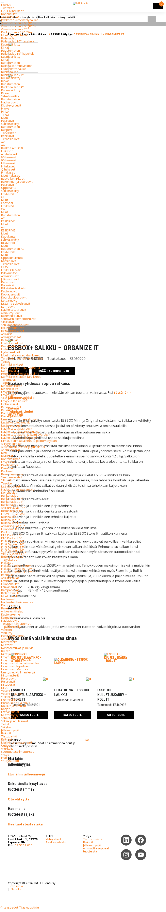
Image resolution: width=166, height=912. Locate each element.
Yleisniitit (7, 697)
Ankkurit (6, 334)
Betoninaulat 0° (11, 511)
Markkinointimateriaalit (16, 742)
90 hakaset (8, 160)
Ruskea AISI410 (12, 148)
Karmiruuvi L (9, 370)
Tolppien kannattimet (16, 623)
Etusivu (6, 5)
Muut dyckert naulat (15, 35)
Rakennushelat (11, 608)
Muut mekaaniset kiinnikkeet (20, 355)
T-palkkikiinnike (11, 626)
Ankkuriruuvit (10, 276)
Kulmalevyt (8, 617)
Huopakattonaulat (13, 69)
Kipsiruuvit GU (11, 407)
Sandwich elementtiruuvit (18, 319)
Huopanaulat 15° (12, 529)
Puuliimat (7, 471)
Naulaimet (8, 599)
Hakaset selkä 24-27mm (18, 572)
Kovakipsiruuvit (11, 416)
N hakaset (8, 166)
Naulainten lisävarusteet (18, 602)
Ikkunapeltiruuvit (12, 328)
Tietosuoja (15, 886)
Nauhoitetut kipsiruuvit (16, 428)
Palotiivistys (9, 465)
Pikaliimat (7, 468)
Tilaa (86, 740)
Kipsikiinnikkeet (11, 386)
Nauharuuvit (9, 102)
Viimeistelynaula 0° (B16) (18, 26)
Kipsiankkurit (9, 389)
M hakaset (8, 163)
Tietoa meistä (92, 839)
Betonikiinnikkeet (12, 331)
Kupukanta (8, 236)
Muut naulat (9, 596)
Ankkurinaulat (10, 17)
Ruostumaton (10, 50)
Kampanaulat (10, 590)
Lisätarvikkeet (10, 700)
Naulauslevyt (10, 620)
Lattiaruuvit (9, 300)
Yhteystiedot (10, 761)
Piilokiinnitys (9, 273)
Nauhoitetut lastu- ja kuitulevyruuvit (25, 434)
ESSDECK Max (11, 270)
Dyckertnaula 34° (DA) (16, 32)
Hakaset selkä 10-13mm (18, 569)
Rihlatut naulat (11, 593)
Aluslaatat (8, 639)
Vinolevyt (7, 633)
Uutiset (6, 745)
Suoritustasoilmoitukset (17, 751)
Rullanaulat (8, 38)
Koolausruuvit (10, 294)
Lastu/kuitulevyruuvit (15, 422)
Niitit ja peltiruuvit (13, 654)
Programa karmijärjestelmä (20, 373)
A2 (3, 142)
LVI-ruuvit (8, 306)
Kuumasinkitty (10, 44)
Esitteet (6, 739)
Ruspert (6, 130)
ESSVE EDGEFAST (13, 514)
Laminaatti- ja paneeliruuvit (19, 419)
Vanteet (6, 630)
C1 (3, 197)
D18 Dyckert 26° (12, 541)
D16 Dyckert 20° (12, 544)
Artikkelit (7, 748)
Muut (4, 117)
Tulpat (5, 361)
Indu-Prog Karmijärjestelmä (20, 367)
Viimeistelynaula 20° (15, 29)
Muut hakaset (10, 175)
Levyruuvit (8, 657)
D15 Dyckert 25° (12, 547)
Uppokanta (8, 188)
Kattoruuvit (9, 291)
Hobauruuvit (9, 404)
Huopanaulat (10, 584)
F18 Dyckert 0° (11, 535)
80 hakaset (8, 157)
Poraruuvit (8, 678)
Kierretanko (9, 642)
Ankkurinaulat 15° (13, 526)
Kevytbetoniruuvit (13, 346)
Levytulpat (8, 395)
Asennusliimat (10, 450)
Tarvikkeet (8, 133)
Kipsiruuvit (8, 410)
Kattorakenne (10, 614)
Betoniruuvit (9, 340)
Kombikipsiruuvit (12, 413)
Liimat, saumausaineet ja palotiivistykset (29, 441)
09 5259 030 (24, 845)
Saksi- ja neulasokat (14, 721)
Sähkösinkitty (10, 96)
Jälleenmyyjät (10, 730)
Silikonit (6, 480)
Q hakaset (8, 169)
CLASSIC (6, 267)
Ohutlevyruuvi (10, 313)
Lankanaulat (9, 587)
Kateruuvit (8, 282)
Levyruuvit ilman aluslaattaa (20, 663)
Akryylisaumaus (11, 444)
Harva (5, 108)
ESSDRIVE (8, 194)
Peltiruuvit (8, 681)
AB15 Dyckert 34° (13, 553)
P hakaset (8, 172)
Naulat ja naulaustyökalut (18, 489)
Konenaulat (9, 14)
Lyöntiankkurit (10, 352)
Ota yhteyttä (19, 799)
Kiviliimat (7, 456)
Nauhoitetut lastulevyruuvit (20, 437)
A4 (3, 145)
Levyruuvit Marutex (14, 669)
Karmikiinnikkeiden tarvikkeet (21, 377)
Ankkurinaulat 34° (13, 508)
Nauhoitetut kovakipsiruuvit (20, 431)
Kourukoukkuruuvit (14, 297)
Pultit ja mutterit (12, 636)
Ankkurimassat (11, 337)
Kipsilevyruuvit (11, 105)
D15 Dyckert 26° (12, 550)
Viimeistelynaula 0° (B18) (18, 23)
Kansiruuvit (8, 261)
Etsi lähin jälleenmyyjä (26, 774)
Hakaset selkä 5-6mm (16, 565)
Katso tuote (72, 715)
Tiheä (5, 114)
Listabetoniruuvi (12, 349)
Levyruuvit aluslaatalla (16, 660)
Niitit (4, 687)
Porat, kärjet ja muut (15, 703)
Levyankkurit (9, 392)
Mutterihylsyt (10, 715)
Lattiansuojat (10, 712)
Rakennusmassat (13, 474)
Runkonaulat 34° (12, 87)
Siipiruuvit (7, 322)
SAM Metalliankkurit (14, 398)
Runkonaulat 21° (12, 75)
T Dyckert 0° (10, 559)
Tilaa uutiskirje (29, 907)
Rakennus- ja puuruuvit (17, 181)
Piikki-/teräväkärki (13, 288)
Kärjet (5, 709)
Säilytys (6, 727)
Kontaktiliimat (10, 459)
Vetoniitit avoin (11, 694)
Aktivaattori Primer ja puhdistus (23, 447)
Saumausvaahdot (13, 477)
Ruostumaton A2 (12, 248)
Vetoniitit (7, 690)
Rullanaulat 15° (11, 523)
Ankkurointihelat (12, 611)
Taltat (5, 724)
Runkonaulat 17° (12, 498)
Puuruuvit (7, 120)
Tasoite (6, 483)
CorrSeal (7, 203)
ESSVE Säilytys (62, 34)
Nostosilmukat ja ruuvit (17, 648)
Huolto (6, 758)
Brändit (6, 733)
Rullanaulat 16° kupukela (17, 53)
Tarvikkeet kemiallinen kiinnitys (22, 358)
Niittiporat (8, 684)
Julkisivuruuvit (10, 279)
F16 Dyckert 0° (11, 538)
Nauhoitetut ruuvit (13, 309)
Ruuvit (5, 651)
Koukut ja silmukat (13, 706)
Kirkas (5, 47)
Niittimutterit (10, 675)
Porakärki (7, 285)
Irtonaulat (8, 575)
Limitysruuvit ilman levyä (18, 672)
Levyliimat (8, 462)
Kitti (4, 453)
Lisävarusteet (10, 486)
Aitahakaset (9, 154)
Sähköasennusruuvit (15, 325)
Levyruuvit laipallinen (15, 666)
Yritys (5, 754)
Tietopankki (9, 736)
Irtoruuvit (7, 136)
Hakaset (7, 151)
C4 (3, 209)
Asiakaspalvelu (56, 842)
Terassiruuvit (10, 139)
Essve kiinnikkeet (12, 178)
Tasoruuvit (8, 380)
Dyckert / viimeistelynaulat (19, 20)
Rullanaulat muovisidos (16, 66)
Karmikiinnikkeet (12, 364)
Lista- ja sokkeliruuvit (15, 303)
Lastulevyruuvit (11, 425)
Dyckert (6, 532)
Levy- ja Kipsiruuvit (14, 401)
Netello (16, 889)
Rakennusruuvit (11, 316)
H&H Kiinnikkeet (12, 11)
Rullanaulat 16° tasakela (17, 41)
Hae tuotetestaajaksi (25, 824)
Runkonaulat (9, 72)
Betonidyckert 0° (13, 556)
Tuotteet (7, 8)
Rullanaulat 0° (10, 520)
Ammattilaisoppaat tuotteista (96, 849)
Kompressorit (10, 605)
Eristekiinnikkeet (12, 343)
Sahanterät (8, 718)
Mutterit (7, 645)
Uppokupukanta (12, 258)
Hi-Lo (5, 111)
